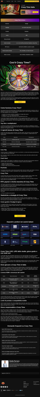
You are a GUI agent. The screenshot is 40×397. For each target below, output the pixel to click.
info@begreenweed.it (36, 384)
